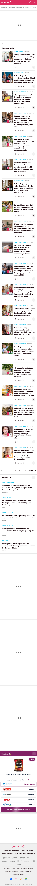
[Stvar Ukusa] (30, 858)
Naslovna (4, 44)
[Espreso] (22, 858)
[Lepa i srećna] (4, 861)
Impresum (7, 868)
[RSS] (21, 879)
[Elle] (19, 861)
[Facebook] (11, 879)
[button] (16, 67)
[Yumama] (5, 2)
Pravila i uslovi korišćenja (19, 868)
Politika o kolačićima (11, 871)
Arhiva (30, 470)
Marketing (16, 874)
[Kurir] (14, 858)
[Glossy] (18, 864)
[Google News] (26, 879)
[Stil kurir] (34, 861)
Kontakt (30, 868)
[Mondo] (6, 858)
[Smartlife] (27, 861)
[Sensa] (12, 861)
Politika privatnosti (26, 871)
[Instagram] (16, 879)
